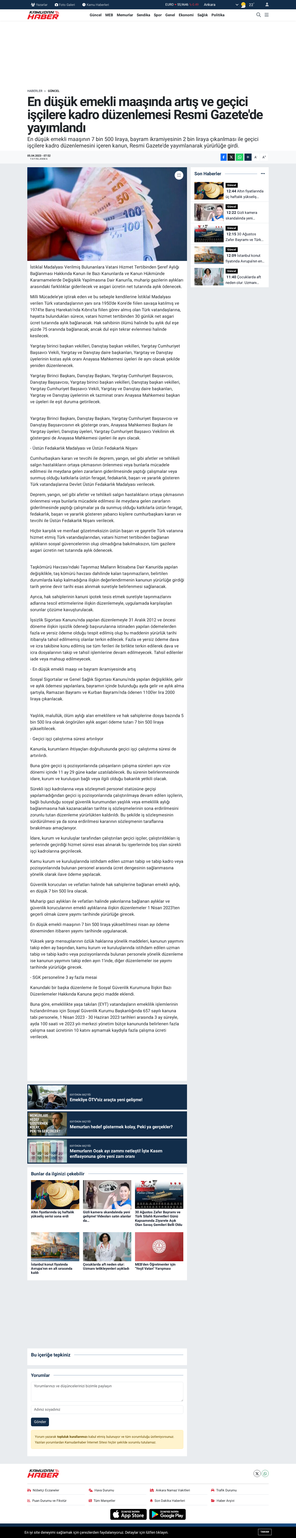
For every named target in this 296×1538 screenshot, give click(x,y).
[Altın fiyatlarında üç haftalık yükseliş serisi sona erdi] (55, 1194)
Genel (170, 15)
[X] (257, 1473)
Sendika (143, 15)
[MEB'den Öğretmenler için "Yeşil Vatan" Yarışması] (159, 1246)
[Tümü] (263, 173)
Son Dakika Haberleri (170, 1501)
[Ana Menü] (267, 15)
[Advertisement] (148, 55)
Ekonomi (186, 15)
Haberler (34, 91)
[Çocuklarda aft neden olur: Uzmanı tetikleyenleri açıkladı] (107, 1246)
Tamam (264, 1531)
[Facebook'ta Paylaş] (224, 157)
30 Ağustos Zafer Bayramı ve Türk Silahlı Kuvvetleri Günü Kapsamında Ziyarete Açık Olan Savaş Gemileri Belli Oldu (158, 1218)
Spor (158, 15)
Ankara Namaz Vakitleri (173, 1490)
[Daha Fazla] (248, 157)
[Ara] (259, 15)
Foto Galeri (67, 5)
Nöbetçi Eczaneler (46, 1490)
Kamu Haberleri (98, 5)
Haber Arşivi (225, 1501)
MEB (109, 15)
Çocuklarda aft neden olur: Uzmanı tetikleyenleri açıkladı (106, 1266)
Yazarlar (41, 5)
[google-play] (167, 1514)
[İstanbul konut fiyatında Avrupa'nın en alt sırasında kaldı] (55, 1246)
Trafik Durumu (226, 1490)
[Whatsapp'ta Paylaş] (239, 157)
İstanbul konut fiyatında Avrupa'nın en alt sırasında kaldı (51, 1268)
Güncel (96, 15)
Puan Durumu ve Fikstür (49, 1501)
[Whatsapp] (265, 1473)
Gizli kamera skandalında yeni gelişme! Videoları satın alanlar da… (107, 1216)
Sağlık (202, 15)
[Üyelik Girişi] (265, 4)
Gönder (40, 1422)
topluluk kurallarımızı (72, 1437)
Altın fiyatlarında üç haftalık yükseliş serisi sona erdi (52, 1214)
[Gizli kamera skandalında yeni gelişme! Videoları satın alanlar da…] (107, 1194)
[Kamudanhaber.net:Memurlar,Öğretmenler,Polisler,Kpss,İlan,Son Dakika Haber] (43, 15)
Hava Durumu (104, 1490)
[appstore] (129, 1514)
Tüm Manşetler (104, 1501)
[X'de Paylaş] (231, 157)
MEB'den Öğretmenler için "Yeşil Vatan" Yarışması (155, 1266)
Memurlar (125, 15)
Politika (217, 15)
